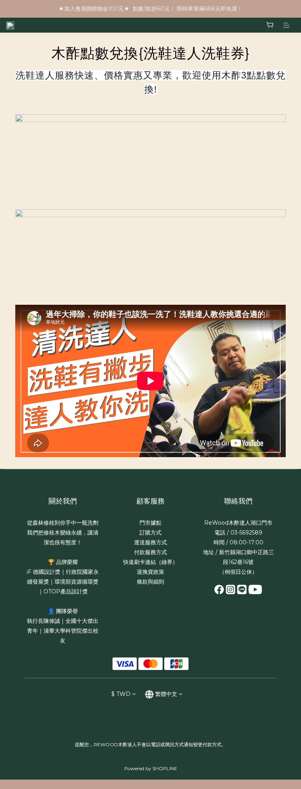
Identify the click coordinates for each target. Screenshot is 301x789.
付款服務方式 (150, 552)
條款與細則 (150, 581)
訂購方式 (150, 532)
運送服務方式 (150, 542)
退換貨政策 (150, 571)
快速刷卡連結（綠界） (150, 562)
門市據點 (150, 522)
